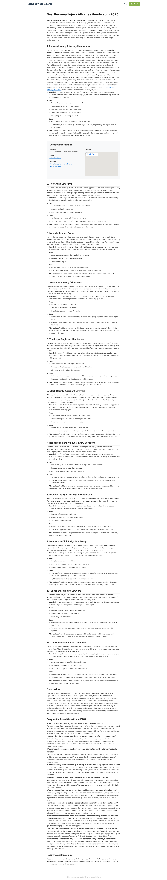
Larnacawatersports (39, 3)
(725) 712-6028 (55, 158)
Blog (125, 4)
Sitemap (99, 877)
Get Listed (134, 4)
